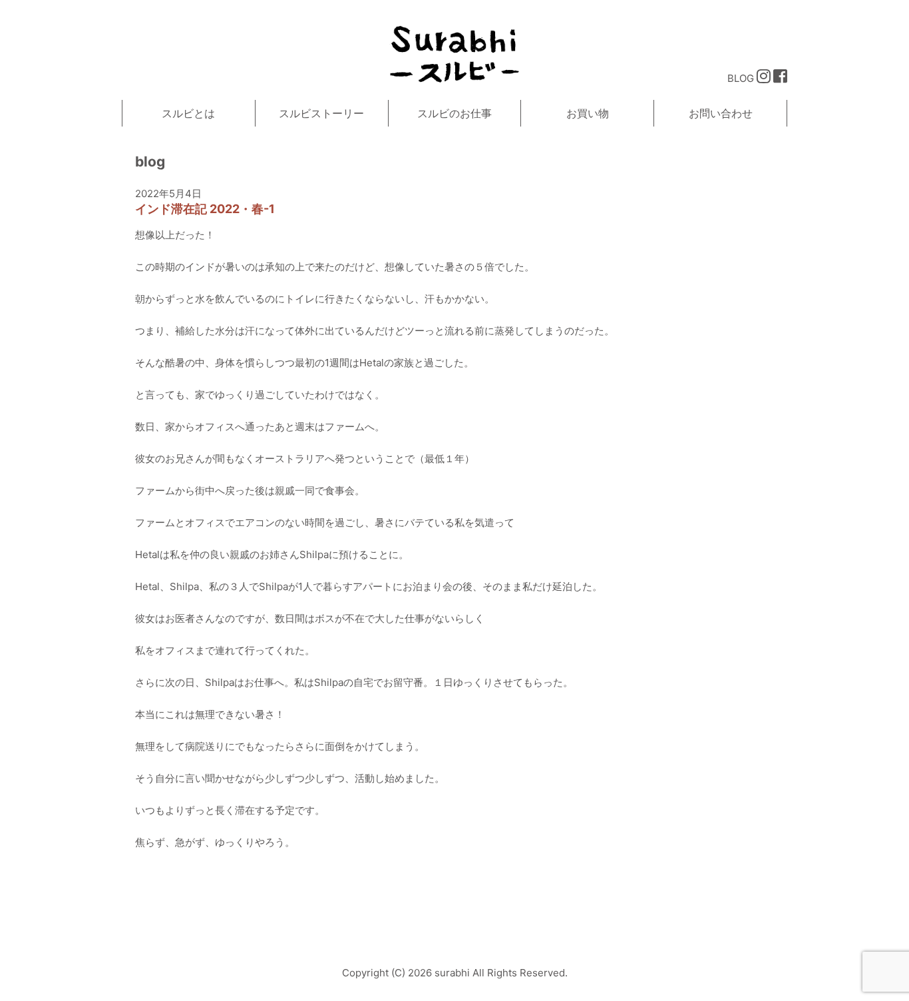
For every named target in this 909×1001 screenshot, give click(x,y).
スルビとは (188, 113)
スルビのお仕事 (454, 113)
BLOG (740, 78)
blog (150, 161)
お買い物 (587, 113)
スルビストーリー (321, 113)
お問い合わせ (721, 113)
